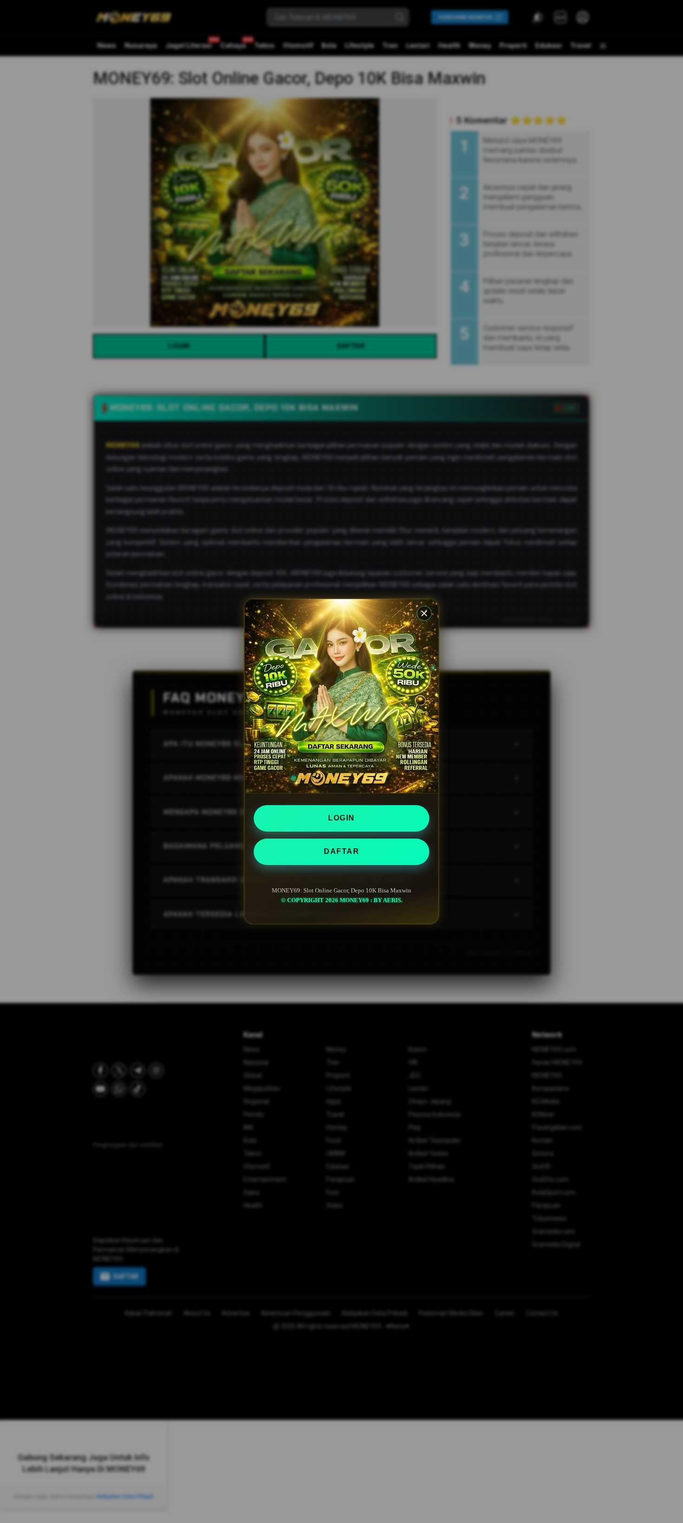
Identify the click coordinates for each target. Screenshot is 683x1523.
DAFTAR (341, 851)
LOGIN (341, 818)
